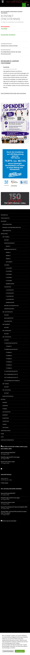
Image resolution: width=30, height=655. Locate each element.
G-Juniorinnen (10, 299)
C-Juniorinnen (10, 290)
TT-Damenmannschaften (10, 343)
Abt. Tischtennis (5, 11)
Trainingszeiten (5, 218)
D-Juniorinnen (10, 293)
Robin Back (11, 22)
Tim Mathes (4, 28)
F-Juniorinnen (10, 296)
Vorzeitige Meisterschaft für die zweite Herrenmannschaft (11, 52)
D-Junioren (9, 271)
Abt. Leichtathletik (7, 311)
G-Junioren (9, 280)
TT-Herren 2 (9, 355)
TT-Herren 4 (9, 361)
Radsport (5, 415)
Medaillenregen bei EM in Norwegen (10, 457)
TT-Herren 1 (9, 352)
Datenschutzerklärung (7, 440)
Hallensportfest (8, 318)
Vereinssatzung (6, 230)
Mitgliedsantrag (7, 224)
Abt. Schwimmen (6, 330)
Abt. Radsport (6, 324)
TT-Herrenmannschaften (11, 349)
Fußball (4, 408)
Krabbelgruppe (10, 283)
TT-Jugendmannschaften (11, 371)
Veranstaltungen (5, 430)
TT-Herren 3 (9, 358)
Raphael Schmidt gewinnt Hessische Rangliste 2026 (14, 507)
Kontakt (20, 11)
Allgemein (3, 221)
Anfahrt (4, 402)
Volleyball (5, 427)
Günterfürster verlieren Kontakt (9, 44)
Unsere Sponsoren (9, 308)
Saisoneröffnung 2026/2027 (8, 452)
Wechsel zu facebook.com (11, 305)
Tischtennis (4, 13)
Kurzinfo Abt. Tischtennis (8, 34)
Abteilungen (13, 11)
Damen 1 (8, 246)
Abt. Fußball (5, 236)
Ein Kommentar (19, 22)
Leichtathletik (6, 411)
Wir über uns (4, 215)
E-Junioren (9, 274)
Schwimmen (5, 418)
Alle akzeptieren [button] (20, 651)
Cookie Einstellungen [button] (8, 651)
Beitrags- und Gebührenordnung (11, 227)
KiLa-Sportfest (8, 321)
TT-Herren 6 (9, 368)
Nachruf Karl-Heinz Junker (8, 461)
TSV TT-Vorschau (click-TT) (11, 377)
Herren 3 (8, 258)
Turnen (4, 424)
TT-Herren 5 (9, 365)
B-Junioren (9, 268)
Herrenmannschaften (10, 249)
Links (2, 436)
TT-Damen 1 (9, 346)
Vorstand (5, 405)
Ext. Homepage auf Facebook (12, 380)
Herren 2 (8, 255)
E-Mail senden (4, 483)
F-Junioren (9, 277)
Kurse (2, 433)
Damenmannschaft (9, 243)
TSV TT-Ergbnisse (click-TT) (11, 374)
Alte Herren (9, 261)
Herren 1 (8, 252)
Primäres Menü (28, 5)
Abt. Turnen (5, 383)
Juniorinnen (7, 286)
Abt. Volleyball (6, 390)
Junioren (6, 265)
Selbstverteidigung (7, 396)
